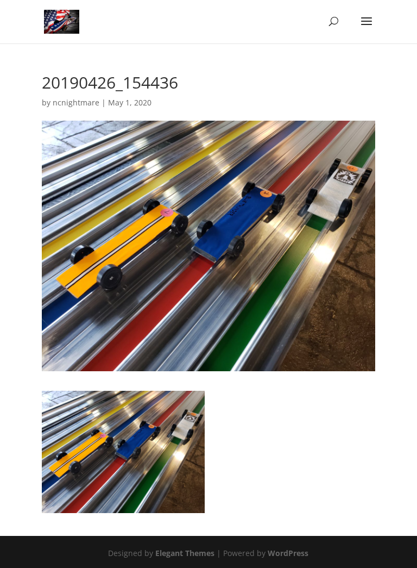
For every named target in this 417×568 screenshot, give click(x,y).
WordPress (288, 553)
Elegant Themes (184, 553)
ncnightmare (76, 102)
